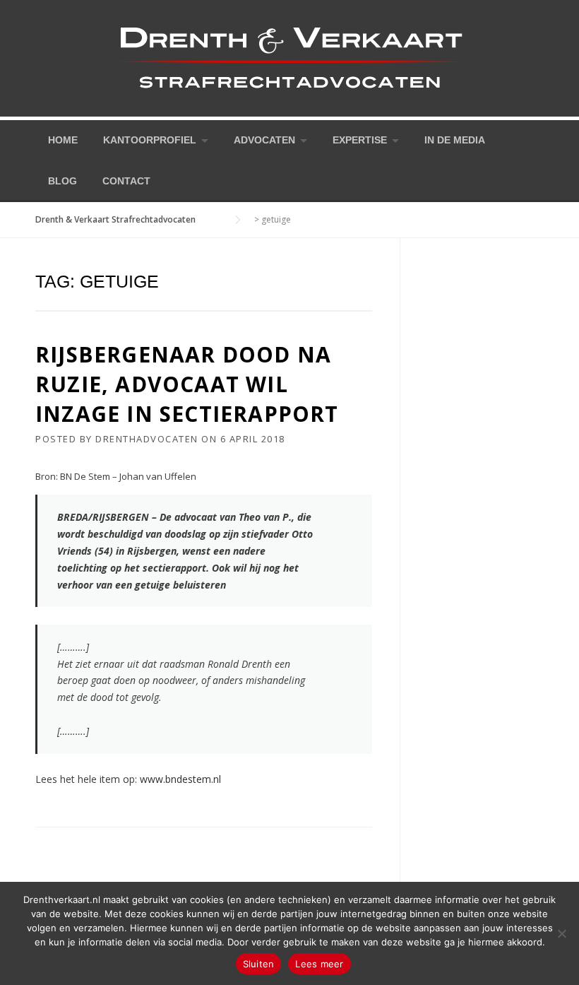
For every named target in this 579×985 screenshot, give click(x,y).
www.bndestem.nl (180, 779)
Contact (126, 181)
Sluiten (259, 963)
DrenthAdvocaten (146, 438)
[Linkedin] (538, 138)
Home (63, 140)
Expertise (360, 140)
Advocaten (264, 140)
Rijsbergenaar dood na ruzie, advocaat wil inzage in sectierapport (187, 384)
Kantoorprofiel (149, 140)
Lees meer (319, 963)
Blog (62, 181)
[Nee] (561, 933)
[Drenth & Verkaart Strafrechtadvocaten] (289, 57)
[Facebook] (518, 138)
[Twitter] (498, 138)
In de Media (454, 140)
